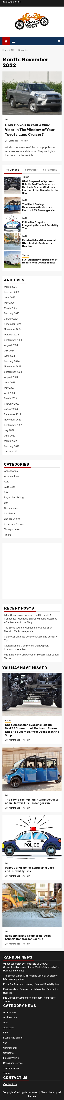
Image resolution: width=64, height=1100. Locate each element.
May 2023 (9, 387)
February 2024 (11, 361)
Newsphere (47, 1092)
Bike (6, 492)
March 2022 (10, 440)
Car (6, 502)
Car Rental (9, 513)
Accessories (11, 471)
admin (25, 141)
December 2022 (12, 414)
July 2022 (9, 430)
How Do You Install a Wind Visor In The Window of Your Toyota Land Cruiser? (30, 130)
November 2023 (12, 366)
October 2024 (11, 334)
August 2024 (11, 345)
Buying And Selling (14, 497)
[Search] (59, 41)
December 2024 (12, 324)
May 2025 (9, 302)
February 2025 (11, 313)
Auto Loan (9, 486)
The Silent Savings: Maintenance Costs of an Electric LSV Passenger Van (38, 207)
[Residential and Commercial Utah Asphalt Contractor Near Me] (12, 241)
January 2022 (11, 451)
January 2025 (11, 318)
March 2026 (10, 286)
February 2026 (11, 292)
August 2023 (11, 377)
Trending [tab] (51, 169)
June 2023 (9, 382)
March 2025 (10, 308)
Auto (7, 119)
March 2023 (10, 398)
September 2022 (13, 425)
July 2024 (9, 350)
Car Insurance (11, 508)
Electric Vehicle (12, 518)
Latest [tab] (14, 169)
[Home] (6, 41)
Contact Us (10, 1084)
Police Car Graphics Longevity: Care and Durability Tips (40, 225)
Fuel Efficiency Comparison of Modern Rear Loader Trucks (40, 261)
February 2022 (11, 446)
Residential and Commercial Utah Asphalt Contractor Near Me (38, 243)
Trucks (25, 177)
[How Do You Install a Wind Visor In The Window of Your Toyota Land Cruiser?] (32, 93)
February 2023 (11, 403)
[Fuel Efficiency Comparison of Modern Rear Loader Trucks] (12, 259)
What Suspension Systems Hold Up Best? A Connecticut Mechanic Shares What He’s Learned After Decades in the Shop (40, 187)
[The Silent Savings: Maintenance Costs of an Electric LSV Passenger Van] (12, 205)
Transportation (12, 529)
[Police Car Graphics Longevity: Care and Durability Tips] (12, 223)
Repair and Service (14, 524)
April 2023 (9, 393)
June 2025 (9, 297)
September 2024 (13, 340)
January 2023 (11, 409)
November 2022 (12, 419)
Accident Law (11, 476)
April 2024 (9, 355)
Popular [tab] (32, 169)
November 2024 (12, 329)
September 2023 (13, 371)
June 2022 (9, 435)
